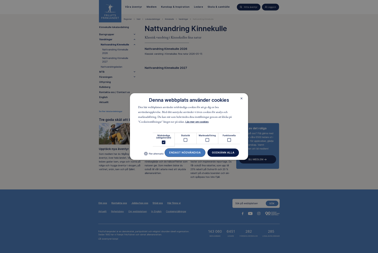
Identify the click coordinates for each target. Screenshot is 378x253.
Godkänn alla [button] (223, 152)
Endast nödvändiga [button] (185, 152)
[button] (154, 154)
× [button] (241, 98)
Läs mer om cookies (197, 121)
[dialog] (189, 126)
